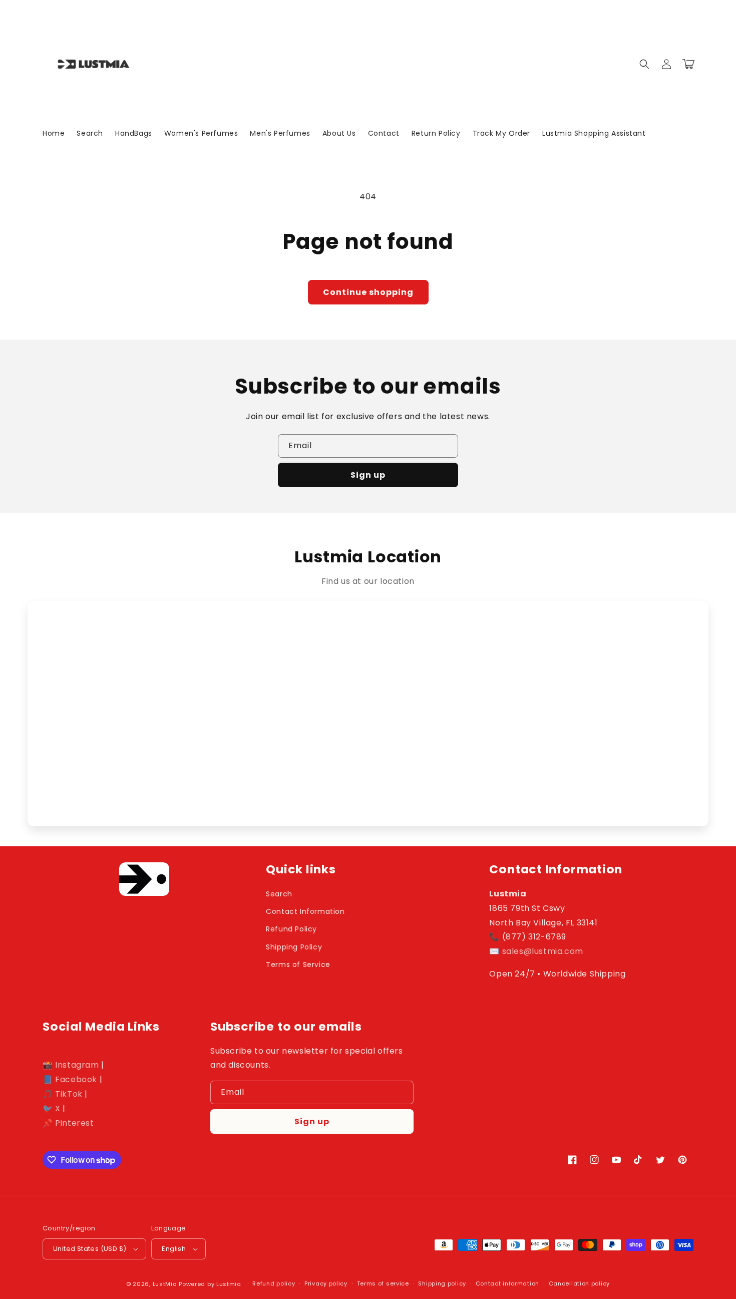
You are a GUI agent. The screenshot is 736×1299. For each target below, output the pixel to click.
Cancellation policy (579, 1283)
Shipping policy (442, 1283)
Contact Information (305, 911)
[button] (644, 64)
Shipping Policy (294, 947)
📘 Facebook (70, 1079)
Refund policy (273, 1283)
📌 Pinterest (68, 1123)
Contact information (507, 1283)
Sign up (368, 475)
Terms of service (383, 1283)
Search (279, 894)
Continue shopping (368, 292)
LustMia (165, 1284)
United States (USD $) (89, 1248)
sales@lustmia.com (542, 951)
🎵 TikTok (63, 1094)
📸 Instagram (71, 1065)
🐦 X (52, 1108)
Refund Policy (291, 929)
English (174, 1248)
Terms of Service (298, 964)
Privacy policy (325, 1283)
